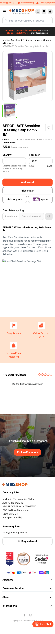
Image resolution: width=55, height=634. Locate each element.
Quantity (6, 155)
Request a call (29, 541)
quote (44, 199)
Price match (27, 190)
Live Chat (45, 624)
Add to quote (14, 199)
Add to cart (27, 182)
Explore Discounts (27, 452)
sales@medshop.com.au (15, 532)
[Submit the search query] (6, 22)
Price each (34, 155)
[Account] (37, 11)
